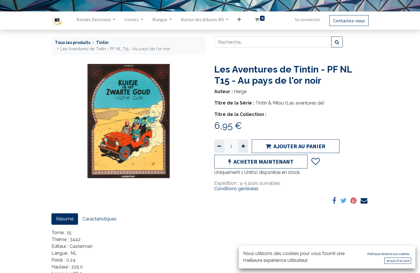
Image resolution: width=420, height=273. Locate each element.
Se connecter (307, 19)
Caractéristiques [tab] (100, 219)
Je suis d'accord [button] (397, 260)
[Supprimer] (219, 145)
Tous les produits (72, 42)
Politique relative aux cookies (388, 254)
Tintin (102, 42)
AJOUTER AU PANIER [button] (299, 146)
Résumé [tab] (64, 219)
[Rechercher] (337, 42)
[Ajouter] (243, 145)
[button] (239, 20)
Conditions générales (236, 188)
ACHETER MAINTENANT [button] (263, 161)
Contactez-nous (349, 20)
